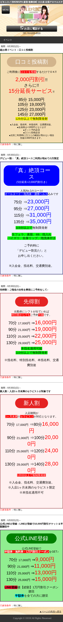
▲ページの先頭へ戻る (50, 611)
